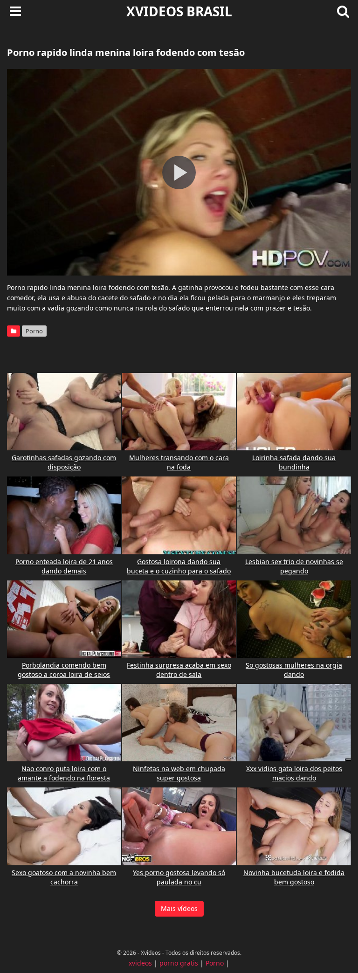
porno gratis (178, 963)
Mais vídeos (179, 908)
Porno (34, 331)
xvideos (140, 963)
